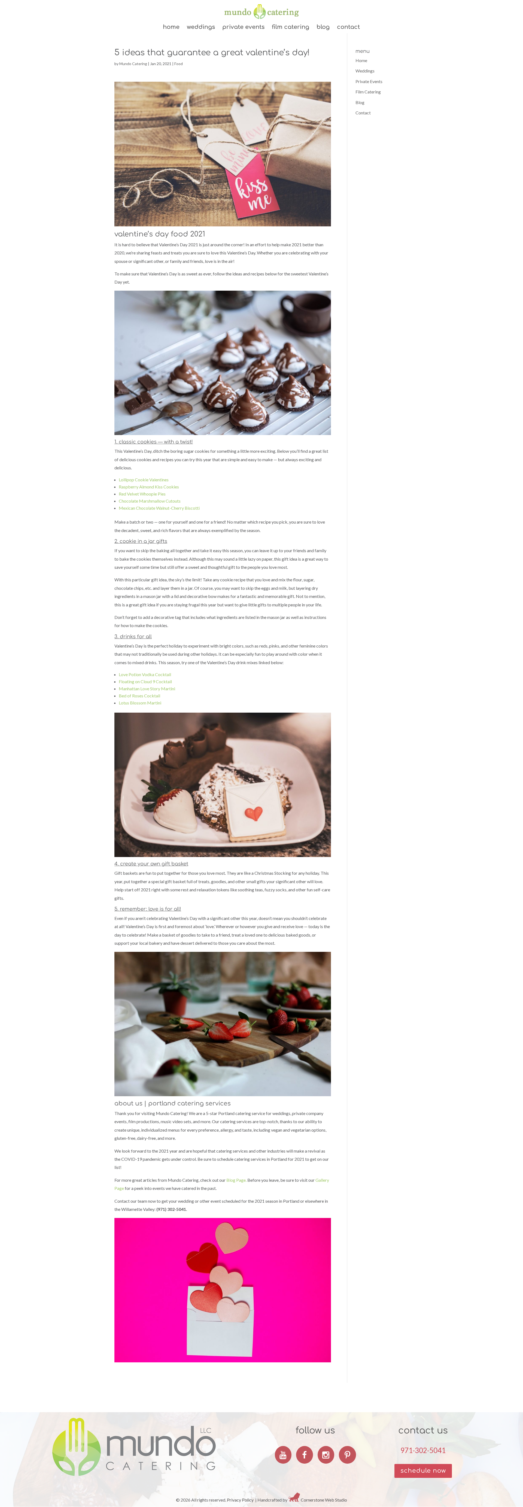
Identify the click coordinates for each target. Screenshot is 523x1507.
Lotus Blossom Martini (140, 702)
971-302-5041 (423, 1450)
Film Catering (290, 27)
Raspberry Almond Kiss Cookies (149, 486)
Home (171, 27)
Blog (323, 27)
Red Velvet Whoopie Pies (142, 493)
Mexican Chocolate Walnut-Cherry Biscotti (159, 508)
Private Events (243, 27)
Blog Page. (236, 1180)
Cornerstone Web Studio (324, 1499)
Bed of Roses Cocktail (139, 695)
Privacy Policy (240, 1499)
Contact (348, 27)
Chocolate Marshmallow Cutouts (150, 500)
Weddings (201, 27)
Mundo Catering (133, 63)
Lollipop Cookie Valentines (144, 479)
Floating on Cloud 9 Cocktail (145, 681)
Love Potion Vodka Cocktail (145, 674)
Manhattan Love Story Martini (147, 688)
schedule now (423, 1470)
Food (178, 63)
